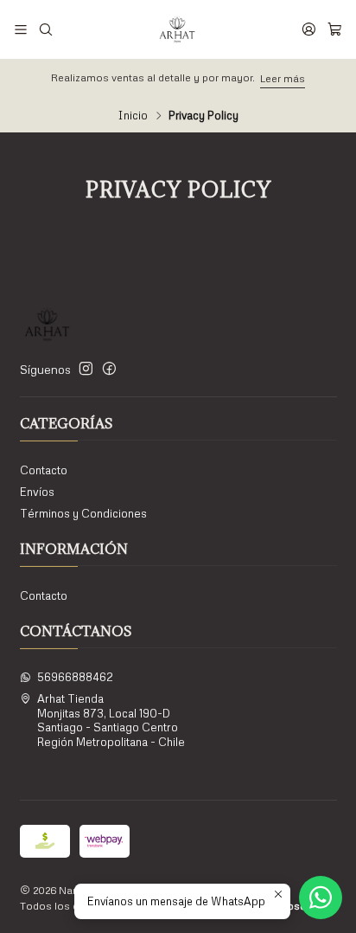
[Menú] (21, 29)
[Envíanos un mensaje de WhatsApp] (320, 897)
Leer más (282, 78)
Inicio (133, 115)
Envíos (37, 492)
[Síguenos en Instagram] (86, 369)
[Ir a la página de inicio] (177, 29)
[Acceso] (309, 29)
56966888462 (75, 677)
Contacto (43, 470)
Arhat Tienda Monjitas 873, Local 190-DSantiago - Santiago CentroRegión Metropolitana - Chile (111, 720)
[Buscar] (46, 29)
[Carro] (334, 29)
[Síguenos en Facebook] (109, 369)
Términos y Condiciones (83, 513)
